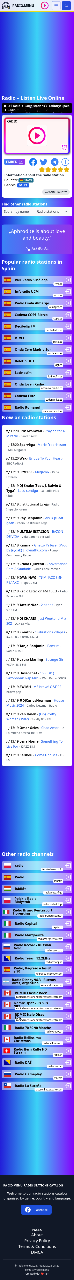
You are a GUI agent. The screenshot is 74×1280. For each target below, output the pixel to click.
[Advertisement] (37, 49)
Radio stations (34, 106)
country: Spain (59, 106)
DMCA (37, 1252)
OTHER (23, 185)
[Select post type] (51, 211)
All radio (14, 106)
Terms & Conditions (37, 1246)
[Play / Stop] (44, 5)
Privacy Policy (37, 1240)
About (37, 1235)
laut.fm (62, 192)
